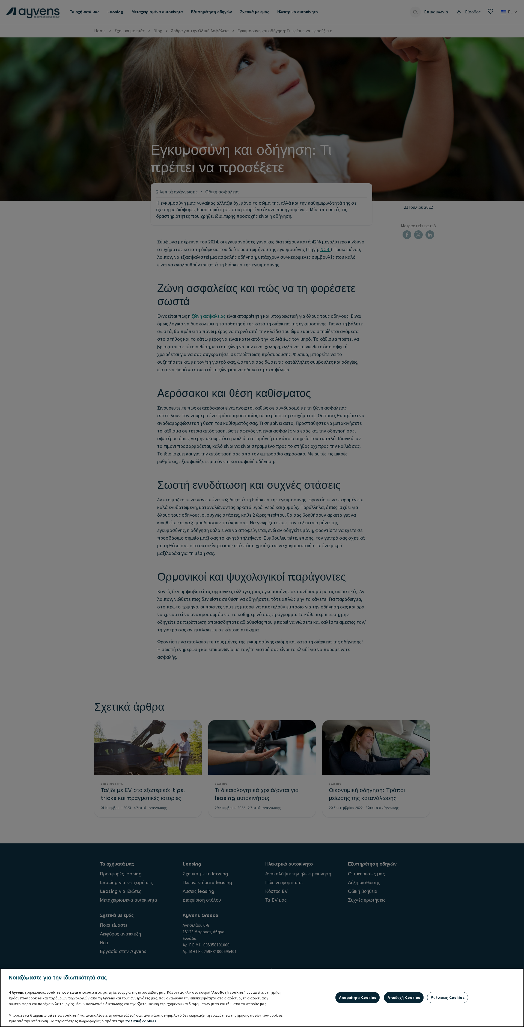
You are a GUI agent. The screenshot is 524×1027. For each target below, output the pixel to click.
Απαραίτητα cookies (357, 997)
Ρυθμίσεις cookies (447, 997)
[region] (262, 998)
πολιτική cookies (140, 1021)
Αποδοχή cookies (404, 997)
